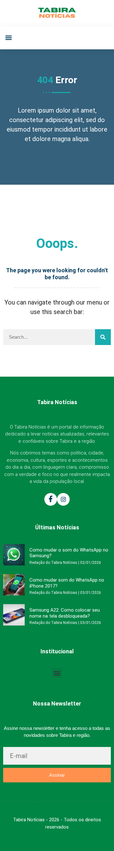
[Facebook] (50, 499)
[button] (8, 38)
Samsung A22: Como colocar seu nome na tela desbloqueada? (64, 613)
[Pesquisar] (103, 337)
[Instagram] (63, 499)
